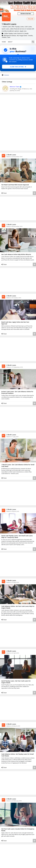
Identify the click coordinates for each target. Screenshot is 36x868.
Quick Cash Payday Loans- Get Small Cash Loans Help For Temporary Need (17, 536)
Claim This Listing (17, 67)
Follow (30, 19)
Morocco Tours (14, 87)
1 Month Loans (11, 155)
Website (6, 75)
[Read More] (34, 193)
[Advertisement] (18, 122)
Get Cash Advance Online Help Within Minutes (16, 254)
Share (5, 193)
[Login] (33, 2)
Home (4, 42)
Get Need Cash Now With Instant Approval (15, 185)
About (10, 42)
